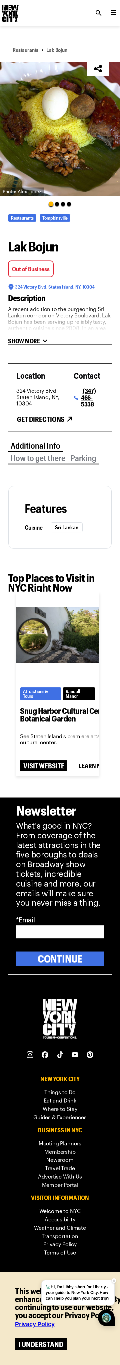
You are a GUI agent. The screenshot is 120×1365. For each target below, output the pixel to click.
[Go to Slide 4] (69, 204)
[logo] (9, 11)
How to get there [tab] (38, 458)
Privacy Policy (35, 1324)
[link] (60, 1092)
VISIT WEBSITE (43, 766)
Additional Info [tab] (35, 445)
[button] (60, 129)
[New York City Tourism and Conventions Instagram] (30, 1055)
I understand (40, 1344)
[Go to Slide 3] (63, 204)
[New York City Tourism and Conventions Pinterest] (90, 1055)
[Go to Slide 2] (57, 204)
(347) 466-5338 (88, 397)
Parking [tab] (83, 458)
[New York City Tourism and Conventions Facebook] (45, 1055)
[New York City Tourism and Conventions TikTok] (60, 1055)
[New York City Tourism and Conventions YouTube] (75, 1055)
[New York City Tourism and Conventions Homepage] (60, 1019)
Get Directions (40, 419)
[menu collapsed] (113, 13)
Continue (60, 959)
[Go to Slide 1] (51, 203)
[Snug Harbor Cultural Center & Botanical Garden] (57, 635)
